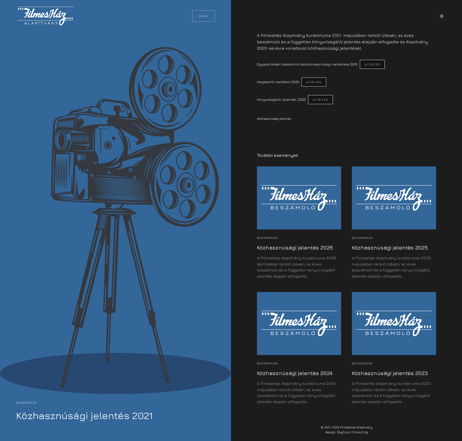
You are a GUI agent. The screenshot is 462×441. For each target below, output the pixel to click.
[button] (441, 16)
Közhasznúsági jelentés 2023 (390, 373)
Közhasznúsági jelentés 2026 (295, 247)
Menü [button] (203, 16)
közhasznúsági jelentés (274, 118)
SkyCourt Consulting (352, 432)
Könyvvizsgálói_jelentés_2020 (281, 99)
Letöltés (372, 64)
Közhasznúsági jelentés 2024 (294, 373)
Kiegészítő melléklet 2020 (278, 82)
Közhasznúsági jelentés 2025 (390, 247)
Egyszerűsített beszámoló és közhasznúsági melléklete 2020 (307, 64)
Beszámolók (26, 402)
